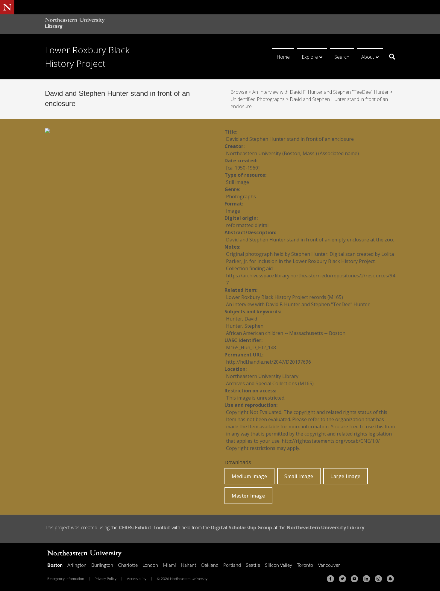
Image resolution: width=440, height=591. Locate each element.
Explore (310, 57)
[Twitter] (342, 578)
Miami (169, 565)
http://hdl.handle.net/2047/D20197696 (268, 362)
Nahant (188, 565)
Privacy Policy (105, 579)
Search (341, 57)
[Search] (390, 57)
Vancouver (329, 565)
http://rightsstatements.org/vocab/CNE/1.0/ (331, 441)
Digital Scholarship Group (241, 527)
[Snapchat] (390, 578)
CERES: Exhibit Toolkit (144, 527)
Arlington (77, 565)
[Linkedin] (366, 578)
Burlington (102, 565)
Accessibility (136, 579)
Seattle (253, 565)
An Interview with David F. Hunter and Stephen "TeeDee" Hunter (320, 92)
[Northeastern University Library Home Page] (75, 24)
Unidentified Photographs (257, 99)
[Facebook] (330, 578)
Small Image (298, 476)
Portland (232, 565)
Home (283, 57)
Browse (238, 92)
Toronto (305, 565)
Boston (55, 565)
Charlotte (128, 565)
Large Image (345, 476)
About (367, 57)
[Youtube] (354, 578)
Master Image (248, 495)
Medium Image (249, 476)
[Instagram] (378, 578)
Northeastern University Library (325, 527)
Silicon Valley (278, 565)
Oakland (210, 565)
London (150, 565)
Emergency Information (65, 579)
